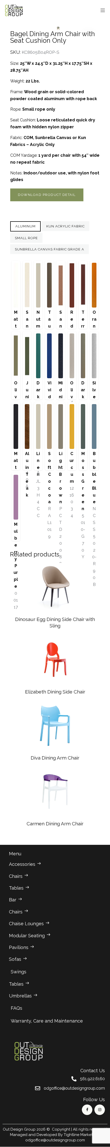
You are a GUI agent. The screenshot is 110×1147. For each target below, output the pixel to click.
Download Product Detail (47, 195)
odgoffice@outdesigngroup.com (55, 1140)
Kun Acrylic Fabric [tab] (65, 226)
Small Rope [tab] (26, 238)
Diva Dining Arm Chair (55, 758)
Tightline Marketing (81, 1134)
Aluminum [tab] (25, 226)
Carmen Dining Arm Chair (55, 823)
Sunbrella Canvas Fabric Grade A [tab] (49, 249)
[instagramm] (99, 1109)
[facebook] (87, 1109)
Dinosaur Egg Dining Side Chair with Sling (55, 622)
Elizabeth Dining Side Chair (55, 691)
